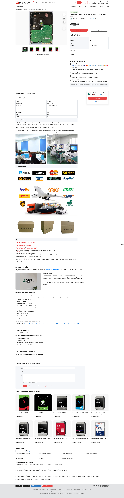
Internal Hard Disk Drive (32, 479)
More (17, 481)
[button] (75, 2)
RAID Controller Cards (66, 455)
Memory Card (28, 470)
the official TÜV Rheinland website (53, 269)
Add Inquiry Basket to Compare (41, 54)
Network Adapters (42, 458)
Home (17, 9)
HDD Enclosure (19, 470)
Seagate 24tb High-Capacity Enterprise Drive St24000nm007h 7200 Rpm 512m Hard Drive (42, 414)
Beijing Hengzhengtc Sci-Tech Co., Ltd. (80, 18)
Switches (26, 323)
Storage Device (32, 9)
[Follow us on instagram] (102, 485)
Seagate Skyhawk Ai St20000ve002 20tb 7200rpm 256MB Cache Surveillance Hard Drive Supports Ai (80, 414)
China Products (42, 489)
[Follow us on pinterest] (106, 485)
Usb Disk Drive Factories (32, 476)
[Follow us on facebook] (98, 485)
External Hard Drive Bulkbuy (44, 479)
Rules (108, 6)
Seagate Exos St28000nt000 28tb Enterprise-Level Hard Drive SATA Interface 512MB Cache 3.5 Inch (24, 414)
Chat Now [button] (100, 30)
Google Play (27, 485)
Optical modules (51, 323)
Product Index (84, 489)
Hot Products (35, 489)
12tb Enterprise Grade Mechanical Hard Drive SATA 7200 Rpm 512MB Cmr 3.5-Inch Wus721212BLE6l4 (81, 440)
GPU (16, 455)
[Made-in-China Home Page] (23, 2)
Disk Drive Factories (20, 476)
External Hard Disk (53, 470)
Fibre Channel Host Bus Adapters (45, 453)
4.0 (93, 94)
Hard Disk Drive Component (93, 476)
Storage (69, 323)
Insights (89, 489)
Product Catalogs (33, 451)
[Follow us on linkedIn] (108, 485)
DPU (39, 455)
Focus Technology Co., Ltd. (53, 493)
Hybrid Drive (44, 470)
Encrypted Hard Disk (63, 470)
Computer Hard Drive (66, 476)
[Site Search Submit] (79, 2)
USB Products (36, 470)
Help (85, 6)
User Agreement (69, 493)
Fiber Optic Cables (19, 458)
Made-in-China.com (56, 491)
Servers (66, 323)
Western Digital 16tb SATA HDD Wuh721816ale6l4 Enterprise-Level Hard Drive (61, 414)
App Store (18, 485)
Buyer (79, 6)
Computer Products (23, 9)
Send (25, 385)
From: (21, 368)
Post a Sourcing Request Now (51, 385)
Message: (21, 375)
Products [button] (36, 2)
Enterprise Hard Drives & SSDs (68, 458)
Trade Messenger (36, 485)
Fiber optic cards (32, 323)
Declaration (76, 493)
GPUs (78, 323)
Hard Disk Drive (44, 9)
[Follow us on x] (100, 485)
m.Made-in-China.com (65, 491)
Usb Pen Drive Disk (56, 476)
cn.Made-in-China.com (74, 491)
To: (22, 371)
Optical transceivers (89, 455)
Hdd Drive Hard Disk (20, 479)
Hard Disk (38, 9)
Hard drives (74, 323)
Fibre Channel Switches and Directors (23, 453)
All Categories (20, 6)
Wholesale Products (62, 489)
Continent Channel (77, 489)
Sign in (107, 3)
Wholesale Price (69, 489)
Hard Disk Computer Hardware (79, 476)
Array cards (45, 323)
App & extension (93, 6)
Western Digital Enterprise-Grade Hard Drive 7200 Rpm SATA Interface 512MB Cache (42, 440)
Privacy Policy (81, 493)
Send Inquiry (79, 30)
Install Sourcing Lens (48, 485)
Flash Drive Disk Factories (44, 476)
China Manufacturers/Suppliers (51, 489)
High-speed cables (60, 323)
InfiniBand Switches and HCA (91, 453)
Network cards (39, 323)
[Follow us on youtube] (104, 485)
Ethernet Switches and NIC (67, 453)
